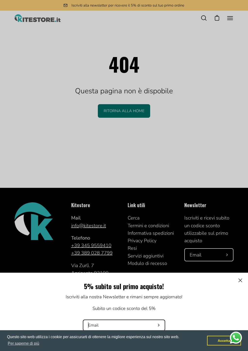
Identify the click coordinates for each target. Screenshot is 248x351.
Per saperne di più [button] (23, 343)
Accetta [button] (224, 341)
